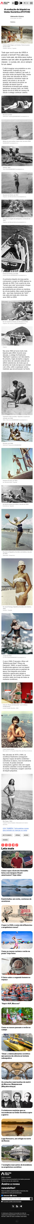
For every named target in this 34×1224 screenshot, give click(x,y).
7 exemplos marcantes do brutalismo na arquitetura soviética (16, 1166)
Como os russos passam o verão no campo (16, 1028)
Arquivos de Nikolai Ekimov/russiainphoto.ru (14, 196)
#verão (5, 840)
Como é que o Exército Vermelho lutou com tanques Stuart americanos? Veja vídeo (14, 873)
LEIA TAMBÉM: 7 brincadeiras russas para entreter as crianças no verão (16, 829)
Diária (14, 1195)
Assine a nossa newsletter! (10, 1185)
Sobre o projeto (6, 1177)
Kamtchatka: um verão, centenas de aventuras (16, 900)
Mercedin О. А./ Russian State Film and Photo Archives (17, 751)
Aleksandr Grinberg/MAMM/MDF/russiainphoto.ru (16, 116)
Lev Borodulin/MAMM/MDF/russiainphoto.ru (14, 657)
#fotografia (7, 835)
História (12, 22)
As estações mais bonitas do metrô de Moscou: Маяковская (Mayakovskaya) (16, 1084)
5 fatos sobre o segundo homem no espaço (15, 978)
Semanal (6, 1195)
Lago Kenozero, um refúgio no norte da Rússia (16, 1140)
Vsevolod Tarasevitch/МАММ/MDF (12, 445)
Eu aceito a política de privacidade (12, 1201)
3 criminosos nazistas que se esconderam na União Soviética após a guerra (16, 1112)
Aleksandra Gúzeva (17, 16)
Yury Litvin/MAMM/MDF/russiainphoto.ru (13, 169)
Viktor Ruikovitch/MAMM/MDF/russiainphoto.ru (15, 420)
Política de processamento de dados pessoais (15, 1179)
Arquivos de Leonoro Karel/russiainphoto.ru (14, 323)
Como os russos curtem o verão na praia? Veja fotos (15, 952)
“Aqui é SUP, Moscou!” (10, 1003)
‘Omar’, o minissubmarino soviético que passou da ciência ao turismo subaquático (15, 1056)
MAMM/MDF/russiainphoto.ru (10, 143)
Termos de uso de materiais (10, 1181)
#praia (18, 835)
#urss (26, 835)
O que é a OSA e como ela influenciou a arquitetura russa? (16, 926)
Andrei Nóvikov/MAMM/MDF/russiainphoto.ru (15, 275)
